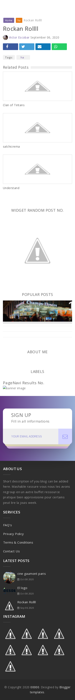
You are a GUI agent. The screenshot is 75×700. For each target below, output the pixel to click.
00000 (34, 687)
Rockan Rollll (26, 602)
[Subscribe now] (65, 436)
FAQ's (7, 525)
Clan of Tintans (14, 105)
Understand (11, 188)
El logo (22, 588)
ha (22, 57)
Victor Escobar (19, 37)
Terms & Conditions (18, 542)
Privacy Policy (13, 534)
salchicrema (11, 146)
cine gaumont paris (24, 306)
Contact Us (11, 551)
